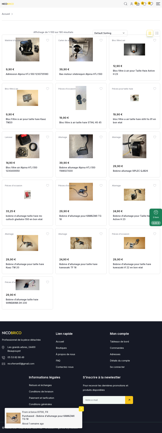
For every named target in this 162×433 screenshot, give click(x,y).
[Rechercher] (125, 4)
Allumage (62, 137)
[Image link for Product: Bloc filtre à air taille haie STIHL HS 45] (81, 98)
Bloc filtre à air (118, 40)
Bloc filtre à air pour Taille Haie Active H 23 (134, 72)
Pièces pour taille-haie (122, 89)
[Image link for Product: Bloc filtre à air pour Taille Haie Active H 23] (134, 49)
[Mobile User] (131, 3)
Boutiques (61, 347)
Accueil (6, 14)
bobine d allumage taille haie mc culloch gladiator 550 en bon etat (24, 218)
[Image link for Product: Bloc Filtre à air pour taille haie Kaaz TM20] (27, 98)
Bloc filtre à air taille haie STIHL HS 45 (80, 122)
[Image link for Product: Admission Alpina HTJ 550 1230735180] (27, 49)
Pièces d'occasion (67, 89)
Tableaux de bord (119, 341)
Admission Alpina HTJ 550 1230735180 (27, 74)
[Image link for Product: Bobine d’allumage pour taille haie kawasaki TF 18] (81, 243)
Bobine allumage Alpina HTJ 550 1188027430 (77, 169)
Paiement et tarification (41, 397)
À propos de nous (65, 354)
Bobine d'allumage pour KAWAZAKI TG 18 (80, 218)
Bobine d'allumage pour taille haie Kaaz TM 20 (25, 266)
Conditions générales (40, 404)
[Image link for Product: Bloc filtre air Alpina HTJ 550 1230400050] (27, 146)
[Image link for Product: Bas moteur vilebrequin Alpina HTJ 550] (81, 49)
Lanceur (8, 137)
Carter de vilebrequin (68, 40)
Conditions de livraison (41, 391)
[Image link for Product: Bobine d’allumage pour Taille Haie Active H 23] (134, 195)
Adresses (115, 354)
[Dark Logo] (8, 4)
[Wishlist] (47, 40)
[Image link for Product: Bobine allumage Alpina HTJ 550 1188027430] (81, 146)
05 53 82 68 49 (16, 357)
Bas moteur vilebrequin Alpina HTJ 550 (80, 74)
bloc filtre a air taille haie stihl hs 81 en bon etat (134, 121)
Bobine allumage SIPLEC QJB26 (130, 170)
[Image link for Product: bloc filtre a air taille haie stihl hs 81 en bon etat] (134, 98)
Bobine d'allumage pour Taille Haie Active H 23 (132, 218)
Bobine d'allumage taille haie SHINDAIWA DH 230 (22, 301)
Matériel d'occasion (14, 40)
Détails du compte (120, 360)
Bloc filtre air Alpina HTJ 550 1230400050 (21, 169)
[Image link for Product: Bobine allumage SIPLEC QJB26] (134, 146)
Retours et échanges (40, 385)
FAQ (58, 360)
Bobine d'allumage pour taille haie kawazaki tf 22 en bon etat (132, 266)
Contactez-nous (65, 366)
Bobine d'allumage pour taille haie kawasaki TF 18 (78, 266)
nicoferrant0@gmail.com (21, 363)
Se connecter (117, 366)
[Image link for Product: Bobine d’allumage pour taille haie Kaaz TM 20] (27, 243)
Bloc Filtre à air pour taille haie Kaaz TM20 (26, 121)
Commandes (117, 347)
